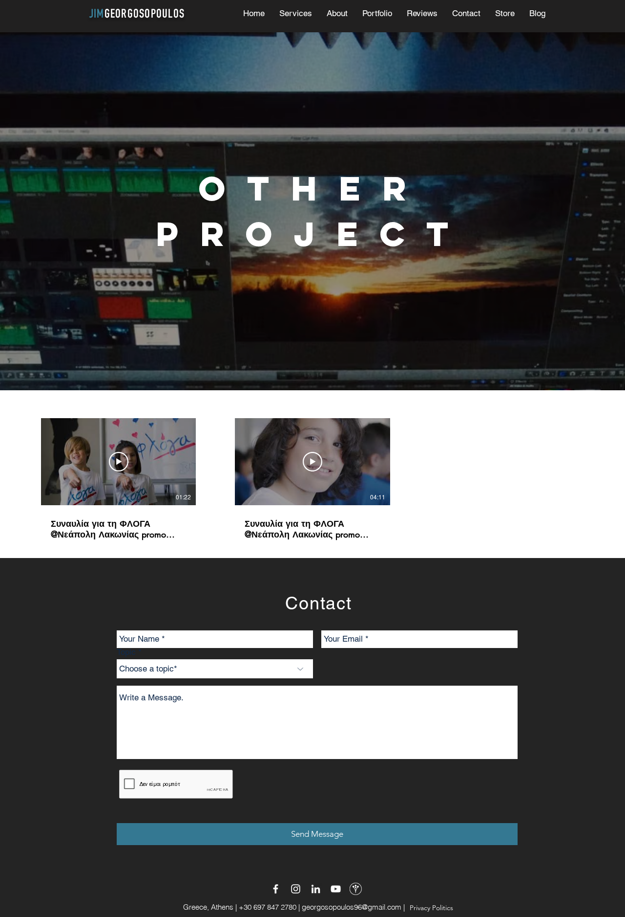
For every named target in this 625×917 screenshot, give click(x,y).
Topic (126, 652)
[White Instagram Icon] (296, 889)
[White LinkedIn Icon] (316, 889)
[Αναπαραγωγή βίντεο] (118, 461)
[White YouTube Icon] (336, 889)
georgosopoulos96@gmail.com (351, 907)
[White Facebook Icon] (276, 889)
